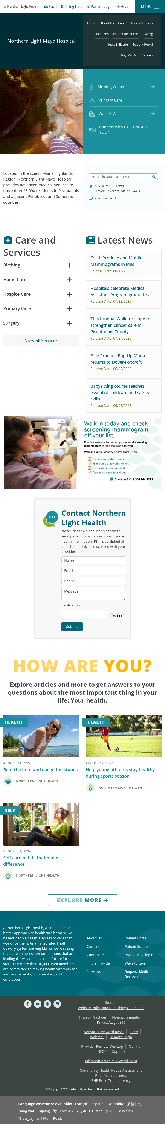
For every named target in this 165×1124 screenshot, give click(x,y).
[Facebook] (28, 1004)
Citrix (134, 1031)
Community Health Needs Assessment (111, 1070)
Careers (147, 55)
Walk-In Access (112, 113)
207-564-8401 (105, 198)
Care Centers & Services (135, 23)
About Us (107, 23)
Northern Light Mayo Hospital (41, 41)
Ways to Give (135, 963)
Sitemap (111, 1002)
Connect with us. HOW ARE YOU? (123, 129)
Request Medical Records (138, 974)
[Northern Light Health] (20, 6)
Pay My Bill (129, 55)
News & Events (118, 44)
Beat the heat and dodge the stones (40, 769)
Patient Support (138, 946)
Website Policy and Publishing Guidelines (111, 1007)
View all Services (41, 340)
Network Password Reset (104, 1031)
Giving (148, 34)
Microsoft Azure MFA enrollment (111, 1061)
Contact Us (96, 954)
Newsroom (96, 971)
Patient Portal (143, 44)
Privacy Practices (93, 1017)
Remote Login (121, 1037)
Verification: (71, 605)
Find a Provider (99, 963)
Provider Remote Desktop (102, 1046)
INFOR (102, 1051)
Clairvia (135, 1046)
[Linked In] (57, 1004)
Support (118, 1051)
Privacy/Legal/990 (111, 1022)
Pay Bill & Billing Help (142, 954)
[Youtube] (37, 1004)
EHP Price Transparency (111, 1080)
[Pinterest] (47, 1004)
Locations (102, 34)
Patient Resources (126, 34)
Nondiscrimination (127, 1017)
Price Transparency (111, 1075)
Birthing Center (111, 86)
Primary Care (110, 100)
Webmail (97, 1037)
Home (91, 23)
